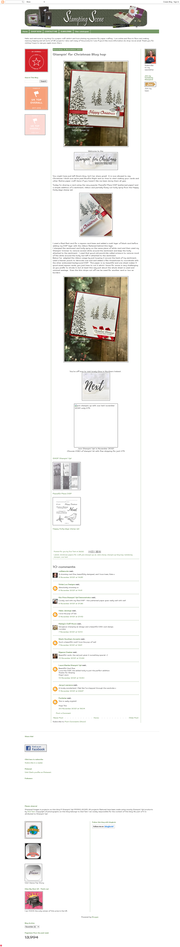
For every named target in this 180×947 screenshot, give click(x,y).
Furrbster (63, 698)
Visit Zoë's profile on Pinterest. (38, 772)
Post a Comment (63, 713)
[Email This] (89, 551)
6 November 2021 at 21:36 (71, 604)
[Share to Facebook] (97, 551)
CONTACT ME (51, 31)
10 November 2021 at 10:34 (71, 658)
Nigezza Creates (65, 652)
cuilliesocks (64, 571)
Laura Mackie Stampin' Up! (70, 665)
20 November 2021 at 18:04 (72, 709)
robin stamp (101, 555)
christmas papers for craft (70, 555)
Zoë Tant (31, 812)
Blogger (95, 917)
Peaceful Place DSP (62, 493)
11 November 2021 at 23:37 (71, 691)
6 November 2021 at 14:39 (71, 577)
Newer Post (58, 718)
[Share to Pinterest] (99, 551)
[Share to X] (94, 551)
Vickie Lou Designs (67, 584)
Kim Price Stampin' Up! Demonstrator (75, 597)
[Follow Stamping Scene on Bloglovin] (103, 828)
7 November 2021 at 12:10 (71, 632)
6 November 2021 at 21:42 (71, 617)
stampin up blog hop (115, 555)
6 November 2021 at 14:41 (70, 590)
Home (25, 31)
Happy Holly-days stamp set (66, 529)
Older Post (133, 718)
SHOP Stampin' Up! (62, 458)
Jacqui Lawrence (66, 685)
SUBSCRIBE (66, 31)
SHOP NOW (36, 31)
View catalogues (82, 31)
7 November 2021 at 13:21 (70, 645)
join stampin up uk (89, 555)
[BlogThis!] (92, 551)
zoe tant (64, 557)
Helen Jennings (65, 611)
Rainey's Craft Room (68, 624)
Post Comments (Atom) (75, 722)
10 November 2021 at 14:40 (71, 678)
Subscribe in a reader (34, 763)
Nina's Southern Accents (69, 639)
